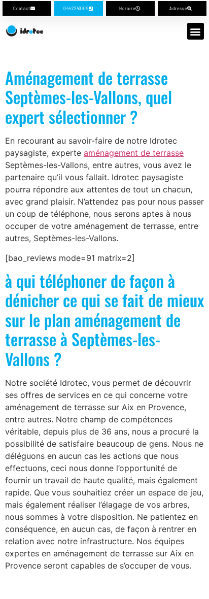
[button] (195, 31)
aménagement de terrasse (134, 153)
